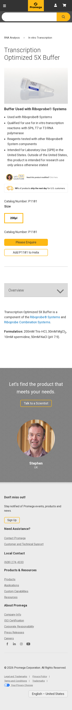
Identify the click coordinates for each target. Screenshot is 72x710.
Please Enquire (26, 242)
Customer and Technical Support (24, 544)
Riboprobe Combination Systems (27, 322)
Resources (11, 597)
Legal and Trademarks (15, 676)
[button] (63, 16)
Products (9, 579)
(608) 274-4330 (14, 562)
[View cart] (64, 5)
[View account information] (55, 5)
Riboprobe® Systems (45, 317)
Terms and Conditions (15, 680)
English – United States (48, 694)
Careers (9, 638)
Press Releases (14, 632)
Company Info (12, 614)
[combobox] (29, 16)
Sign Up (12, 520)
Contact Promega (15, 538)
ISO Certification (14, 620)
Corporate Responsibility (19, 626)
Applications (11, 585)
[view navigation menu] (4, 5)
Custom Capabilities (16, 591)
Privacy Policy (40, 676)
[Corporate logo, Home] (36, 5)
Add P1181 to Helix (26, 252)
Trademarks (38, 680)
